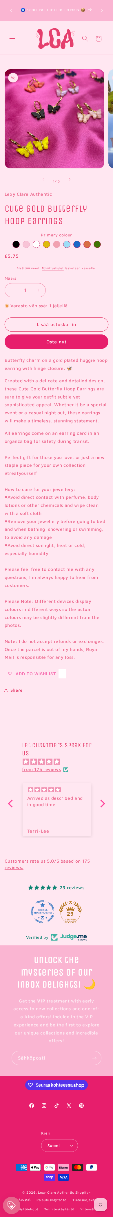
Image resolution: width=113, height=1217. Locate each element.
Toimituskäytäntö (59, 1209)
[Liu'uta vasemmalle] (43, 179)
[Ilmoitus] (102, 10)
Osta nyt (56, 341)
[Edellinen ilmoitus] (11, 10)
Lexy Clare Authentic (56, 1192)
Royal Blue (77, 244)
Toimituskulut (53, 268)
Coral (87, 244)
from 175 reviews (41, 769)
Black (16, 244)
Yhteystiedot (91, 1209)
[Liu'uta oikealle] (69, 179)
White (36, 244)
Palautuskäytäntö (52, 1200)
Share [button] (16, 690)
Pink (26, 244)
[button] (12, 38)
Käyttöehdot (27, 1209)
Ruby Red (56, 244)
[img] (59, 762)
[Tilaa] (94, 1058)
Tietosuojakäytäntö (89, 1200)
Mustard (46, 244)
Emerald (97, 244)
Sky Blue (66, 244)
